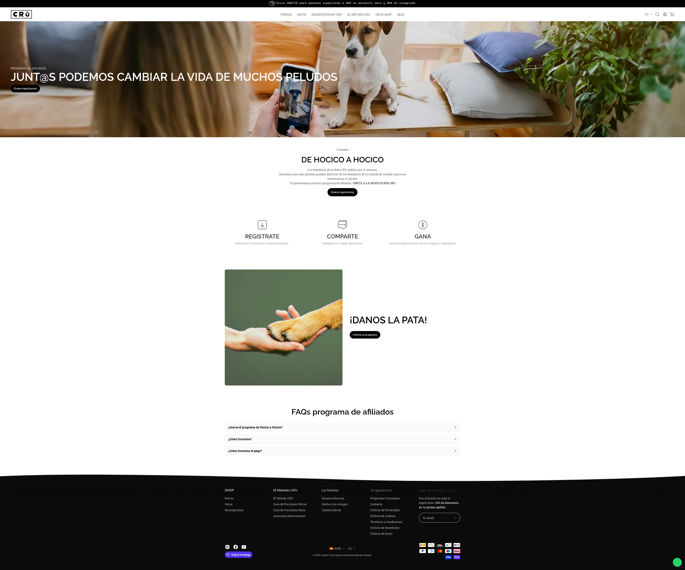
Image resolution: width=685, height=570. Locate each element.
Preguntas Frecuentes (385, 498)
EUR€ (337, 548)
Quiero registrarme (25, 88)
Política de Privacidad (384, 510)
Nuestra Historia (333, 498)
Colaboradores (331, 510)
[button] (359, 14)
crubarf (324, 555)
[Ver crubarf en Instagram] (227, 547)
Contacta (376, 504)
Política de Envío (381, 533)
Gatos (228, 504)
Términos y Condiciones (386, 522)
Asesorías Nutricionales (289, 516)
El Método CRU (283, 498)
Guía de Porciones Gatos (289, 510)
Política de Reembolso (385, 527)
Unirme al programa (365, 334)
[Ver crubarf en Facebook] (235, 547)
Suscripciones (234, 510)
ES (646, 14)
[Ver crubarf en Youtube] (244, 547)
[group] (342, 3)
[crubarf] (21, 14)
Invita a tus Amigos (335, 504)
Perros (229, 498)
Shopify (367, 555)
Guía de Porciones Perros (290, 504)
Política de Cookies (382, 516)
